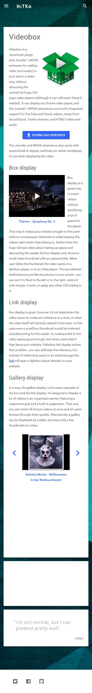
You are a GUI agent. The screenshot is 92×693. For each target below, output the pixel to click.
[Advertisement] (46, 524)
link (11, 361)
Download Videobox (45, 135)
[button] (6, 6)
